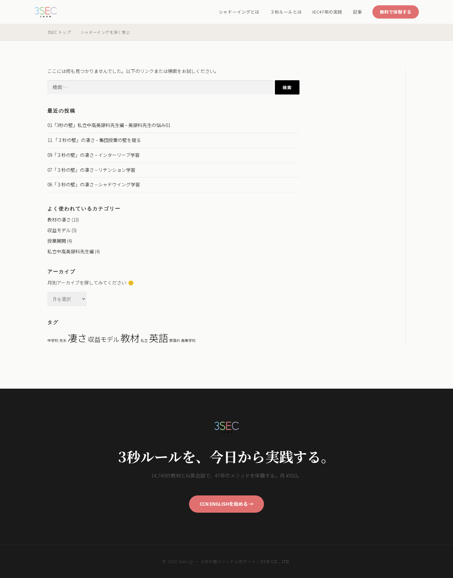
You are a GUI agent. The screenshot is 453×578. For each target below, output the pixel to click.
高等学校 (188, 340)
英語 (158, 338)
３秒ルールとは (286, 12)
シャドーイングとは (239, 12)
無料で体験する (396, 12)
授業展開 (56, 240)
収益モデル (59, 230)
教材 (130, 338)
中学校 (52, 340)
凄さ (77, 338)
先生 (63, 340)
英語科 (174, 340)
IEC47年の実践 (327, 12)
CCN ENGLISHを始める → (226, 503)
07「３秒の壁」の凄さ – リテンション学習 (91, 169)
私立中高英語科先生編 (70, 251)
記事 (357, 12)
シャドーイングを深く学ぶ (105, 32)
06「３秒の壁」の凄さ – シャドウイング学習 (93, 184)
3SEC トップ (59, 32)
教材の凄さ (59, 219)
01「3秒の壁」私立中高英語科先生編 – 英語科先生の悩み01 (108, 125)
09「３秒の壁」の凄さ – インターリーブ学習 (93, 155)
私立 (144, 340)
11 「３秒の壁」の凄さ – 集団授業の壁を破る (94, 140)
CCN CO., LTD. (275, 561)
